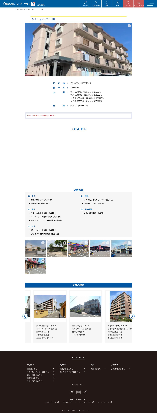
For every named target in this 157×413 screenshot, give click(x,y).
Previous (25, 316)
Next (132, 316)
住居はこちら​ (32, 369)
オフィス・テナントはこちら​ (38, 372)
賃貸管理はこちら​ (66, 369)
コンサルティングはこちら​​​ (70, 372)
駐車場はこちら (33, 378)
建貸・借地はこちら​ (34, 375)
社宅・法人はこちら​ (34, 381)
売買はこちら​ (96, 369)
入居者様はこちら (118, 369)
